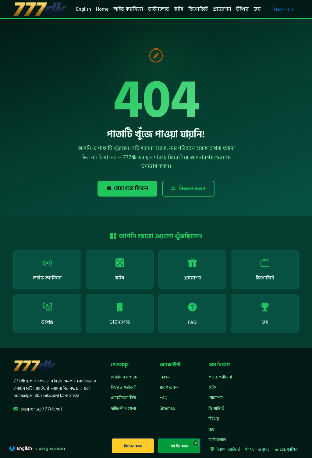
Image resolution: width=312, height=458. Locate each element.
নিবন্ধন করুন (282, 9)
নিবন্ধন (165, 377)
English (83, 9)
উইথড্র (242, 9)
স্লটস (178, 9)
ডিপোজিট (198, 9)
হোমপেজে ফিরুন (131, 188)
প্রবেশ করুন (169, 387)
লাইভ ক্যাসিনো (128, 9)
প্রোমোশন (222, 9)
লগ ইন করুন (179, 446)
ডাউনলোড (158, 9)
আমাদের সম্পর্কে (124, 377)
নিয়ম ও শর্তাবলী (123, 387)
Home (102, 9)
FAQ (164, 397)
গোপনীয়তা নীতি (123, 397)
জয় (257, 9)
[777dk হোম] (40, 9)
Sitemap (167, 408)
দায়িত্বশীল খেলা (123, 408)
